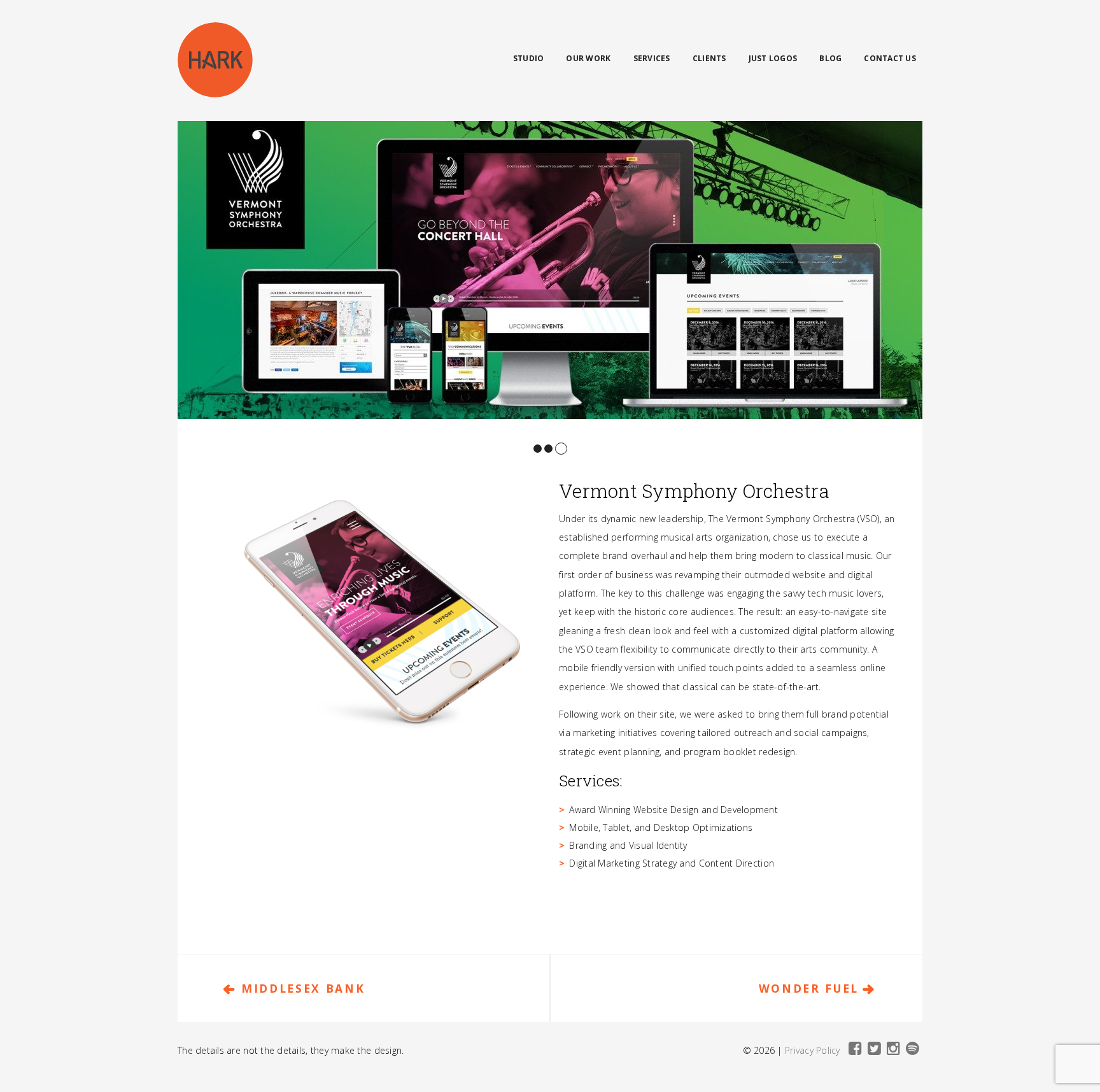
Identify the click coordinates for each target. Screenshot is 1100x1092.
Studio (528, 58)
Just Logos (773, 58)
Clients (709, 58)
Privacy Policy (812, 1050)
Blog (830, 58)
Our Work (588, 58)
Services (651, 58)
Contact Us (890, 58)
